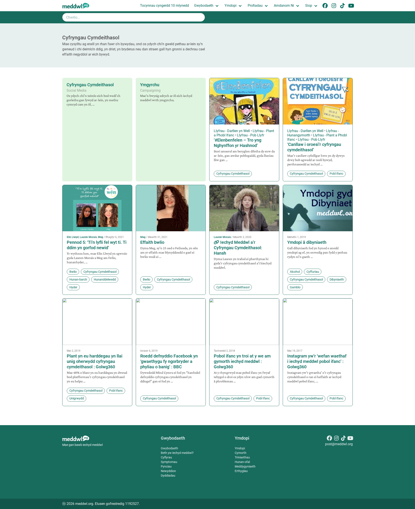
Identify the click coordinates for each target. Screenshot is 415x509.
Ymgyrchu (149, 84)
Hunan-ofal (242, 462)
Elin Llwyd (73, 237)
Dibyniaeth (337, 279)
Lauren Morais (88, 237)
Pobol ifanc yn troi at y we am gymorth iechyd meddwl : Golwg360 (242, 361)
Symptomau (169, 462)
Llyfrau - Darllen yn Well (232, 131)
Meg (100, 237)
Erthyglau (241, 471)
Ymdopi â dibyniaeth (306, 242)
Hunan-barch (78, 279)
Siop (308, 5)
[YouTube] (350, 439)
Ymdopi (230, 5)
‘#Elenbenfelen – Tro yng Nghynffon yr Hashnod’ (237, 142)
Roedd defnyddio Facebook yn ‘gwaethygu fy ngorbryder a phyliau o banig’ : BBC (169, 361)
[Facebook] (329, 439)
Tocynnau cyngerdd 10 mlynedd (164, 5)
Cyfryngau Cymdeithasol (90, 84)
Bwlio (73, 271)
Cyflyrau (166, 457)
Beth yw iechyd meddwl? (177, 453)
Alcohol (295, 271)
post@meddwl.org (339, 444)
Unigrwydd (76, 398)
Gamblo (295, 287)
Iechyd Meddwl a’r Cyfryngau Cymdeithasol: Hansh (238, 248)
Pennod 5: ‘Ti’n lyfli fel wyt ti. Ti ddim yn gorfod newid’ (96, 245)
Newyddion (168, 471)
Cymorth (240, 453)
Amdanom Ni (284, 5)
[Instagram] (336, 439)
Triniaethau (242, 457)
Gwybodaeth (203, 5)
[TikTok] (343, 439)
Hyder (73, 287)
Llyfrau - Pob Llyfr (250, 135)
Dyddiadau (168, 475)
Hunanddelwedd (105, 279)
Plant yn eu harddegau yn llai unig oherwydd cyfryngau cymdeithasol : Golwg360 (94, 361)
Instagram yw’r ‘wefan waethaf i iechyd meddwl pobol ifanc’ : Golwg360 (316, 361)
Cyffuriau (312, 271)
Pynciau (166, 466)
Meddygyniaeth (245, 466)
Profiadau (255, 5)
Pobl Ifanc (336, 173)
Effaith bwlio (152, 242)
